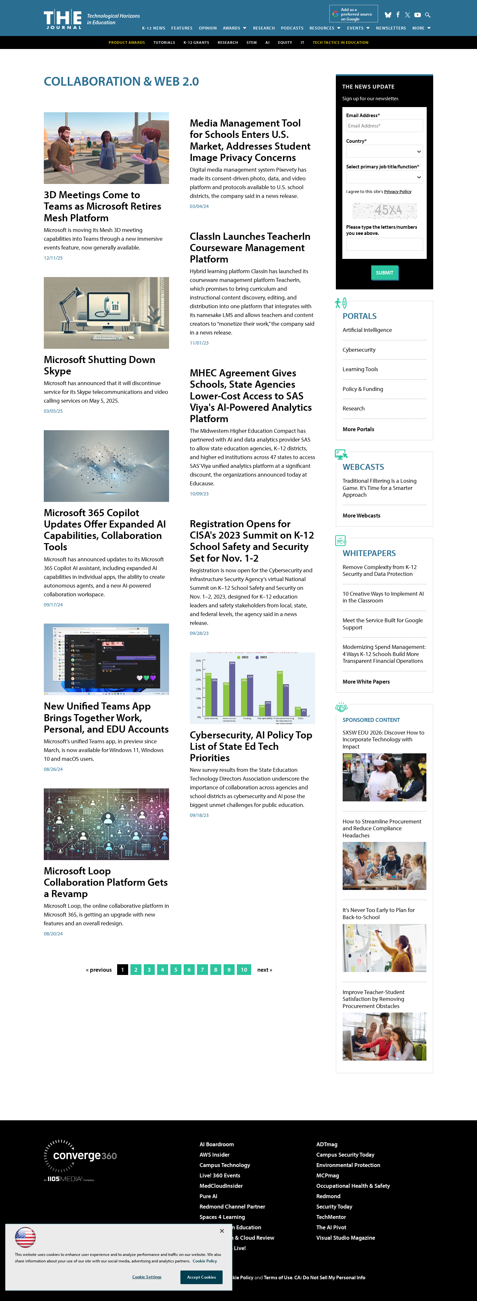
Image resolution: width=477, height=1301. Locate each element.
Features (182, 27)
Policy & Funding (363, 389)
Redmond (328, 1196)
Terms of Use (278, 1277)
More (418, 27)
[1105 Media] (83, 1214)
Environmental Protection (348, 1165)
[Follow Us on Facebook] (398, 14)
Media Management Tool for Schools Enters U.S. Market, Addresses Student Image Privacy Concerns (250, 140)
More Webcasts (362, 515)
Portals (360, 315)
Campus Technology (225, 1165)
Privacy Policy (397, 191)
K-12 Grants (196, 42)
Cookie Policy (238, 1277)
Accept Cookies (201, 1277)
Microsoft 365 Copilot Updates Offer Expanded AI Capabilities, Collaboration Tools (105, 529)
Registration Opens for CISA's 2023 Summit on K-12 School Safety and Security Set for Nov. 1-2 (252, 540)
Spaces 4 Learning (222, 1217)
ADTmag (326, 1144)
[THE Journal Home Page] (92, 19)
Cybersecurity (359, 349)
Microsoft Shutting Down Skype (99, 365)
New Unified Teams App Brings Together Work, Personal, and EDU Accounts (106, 717)
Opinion (208, 27)
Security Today (334, 1206)
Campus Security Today (345, 1154)
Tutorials (164, 42)
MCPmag (327, 1175)
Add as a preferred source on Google (356, 14)
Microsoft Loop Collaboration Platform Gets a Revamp (106, 882)
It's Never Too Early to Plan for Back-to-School (379, 913)
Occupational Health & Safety (353, 1185)
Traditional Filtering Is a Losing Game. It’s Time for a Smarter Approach (380, 487)
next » (264, 969)
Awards (231, 27)
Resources (322, 27)
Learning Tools (360, 369)
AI (267, 42)
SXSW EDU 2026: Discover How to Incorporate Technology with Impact (383, 739)
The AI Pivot (331, 1227)
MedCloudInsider (221, 1185)
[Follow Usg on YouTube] (417, 15)
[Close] (222, 1231)
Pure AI (208, 1196)
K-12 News (153, 27)
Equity (285, 42)
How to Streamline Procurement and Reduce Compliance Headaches (382, 828)
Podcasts (292, 27)
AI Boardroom (217, 1144)
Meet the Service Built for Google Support (383, 623)
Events (355, 27)
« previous (99, 969)
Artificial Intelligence (367, 330)
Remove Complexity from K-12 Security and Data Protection (380, 570)
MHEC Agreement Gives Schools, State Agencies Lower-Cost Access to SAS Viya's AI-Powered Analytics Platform (251, 395)
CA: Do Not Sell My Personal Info (329, 1277)
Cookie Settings (147, 1276)
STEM (252, 42)
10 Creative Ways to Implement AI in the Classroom (383, 597)
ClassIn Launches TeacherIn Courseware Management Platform (250, 247)
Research (264, 27)
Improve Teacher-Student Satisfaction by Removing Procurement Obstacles (374, 999)
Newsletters (391, 27)
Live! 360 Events (220, 1175)
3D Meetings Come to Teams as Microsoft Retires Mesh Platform (102, 206)
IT (302, 42)
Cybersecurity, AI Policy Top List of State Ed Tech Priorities (251, 746)
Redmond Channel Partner (232, 1206)
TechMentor (331, 1217)
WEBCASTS (363, 466)
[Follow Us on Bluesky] (388, 15)
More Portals (358, 429)
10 (244, 969)
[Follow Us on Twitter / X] (407, 15)
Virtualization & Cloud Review (237, 1237)
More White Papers (366, 681)
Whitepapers (369, 552)
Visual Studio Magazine (345, 1237)
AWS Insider (214, 1154)
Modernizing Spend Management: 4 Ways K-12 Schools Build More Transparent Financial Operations (384, 653)
